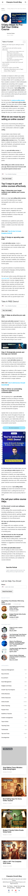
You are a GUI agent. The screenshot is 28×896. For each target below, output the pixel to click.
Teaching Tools (5, 725)
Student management (7, 717)
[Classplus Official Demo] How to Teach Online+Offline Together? (13, 70)
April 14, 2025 (13, 645)
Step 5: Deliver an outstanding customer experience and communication (15, 60)
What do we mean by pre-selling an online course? (13, 45)
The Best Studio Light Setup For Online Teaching (17, 649)
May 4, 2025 (12, 637)
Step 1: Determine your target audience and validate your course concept (15, 52)
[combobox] (3, 174)
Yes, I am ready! (7, 178)
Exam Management (6, 681)
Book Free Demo (7, 591)
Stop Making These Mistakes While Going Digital (12, 601)
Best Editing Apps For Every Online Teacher (16, 607)
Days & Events (5, 673)
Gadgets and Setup (6, 685)
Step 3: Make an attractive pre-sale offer (15, 55)
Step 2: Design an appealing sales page (14, 54)
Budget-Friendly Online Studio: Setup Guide (17, 614)
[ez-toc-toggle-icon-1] (23, 42)
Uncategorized (5, 737)
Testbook (18, 887)
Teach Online (4, 721)
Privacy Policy (11, 887)
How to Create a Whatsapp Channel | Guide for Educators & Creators (17, 657)
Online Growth (5, 701)
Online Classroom (6, 697)
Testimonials (4, 729)
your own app (5, 278)
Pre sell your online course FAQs (10, 67)
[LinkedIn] (19, 891)
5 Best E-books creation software (15, 628)
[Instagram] (12, 891)
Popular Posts (5, 709)
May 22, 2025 (13, 630)
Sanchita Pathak (11, 33)
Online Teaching (5, 705)
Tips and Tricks (5, 733)
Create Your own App (19, 886)
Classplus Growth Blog (14, 2)
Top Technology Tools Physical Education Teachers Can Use (17, 635)
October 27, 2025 (13, 610)
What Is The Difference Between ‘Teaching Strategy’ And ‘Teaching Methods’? (17, 643)
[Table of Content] (24, 42)
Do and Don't (4, 677)
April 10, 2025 (13, 651)
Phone (3, 584)
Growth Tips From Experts (8, 689)
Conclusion (5, 65)
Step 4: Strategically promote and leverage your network (15, 57)
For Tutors (10, 886)
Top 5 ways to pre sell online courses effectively (11, 48)
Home (2, 8)
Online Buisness (5, 693)
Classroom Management (7, 669)
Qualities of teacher (6, 713)
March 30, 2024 (13, 660)
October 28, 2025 (6, 604)
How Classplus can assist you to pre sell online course (12, 63)
